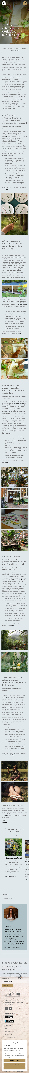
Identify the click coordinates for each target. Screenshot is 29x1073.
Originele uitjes (8, 898)
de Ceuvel (21, 586)
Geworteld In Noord (18, 579)
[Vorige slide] (13, 886)
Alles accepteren (14, 1060)
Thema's (7, 1028)
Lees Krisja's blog (9, 876)
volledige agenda (22, 304)
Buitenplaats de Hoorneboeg (18, 257)
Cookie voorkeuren (18, 1071)
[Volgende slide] (15, 886)
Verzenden (6, 985)
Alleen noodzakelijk (14, 1064)
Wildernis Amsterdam (20, 403)
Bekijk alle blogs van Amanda (12, 947)
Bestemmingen (9, 1034)
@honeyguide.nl (8, 815)
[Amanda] (11, 913)
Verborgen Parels (9, 1031)
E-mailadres (5, 978)
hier (7, 189)
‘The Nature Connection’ (8, 598)
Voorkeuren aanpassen (14, 1068)
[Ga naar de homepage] (4, 3)
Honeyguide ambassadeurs (12, 1037)
